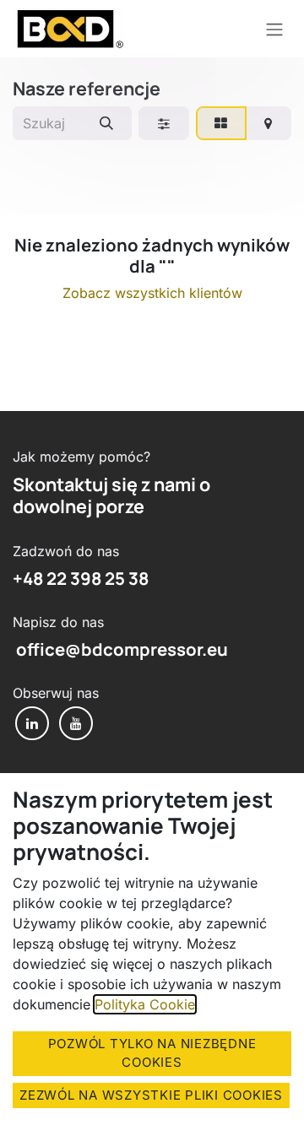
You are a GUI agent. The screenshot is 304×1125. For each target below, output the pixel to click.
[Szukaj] (106, 123)
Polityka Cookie (145, 1004)
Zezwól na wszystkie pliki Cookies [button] (151, 1095)
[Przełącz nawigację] (274, 28)
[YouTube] (76, 723)
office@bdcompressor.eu (120, 649)
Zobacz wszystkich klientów (152, 292)
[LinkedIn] (32, 723)
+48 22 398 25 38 (81, 578)
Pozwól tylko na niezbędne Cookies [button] (152, 1053)
